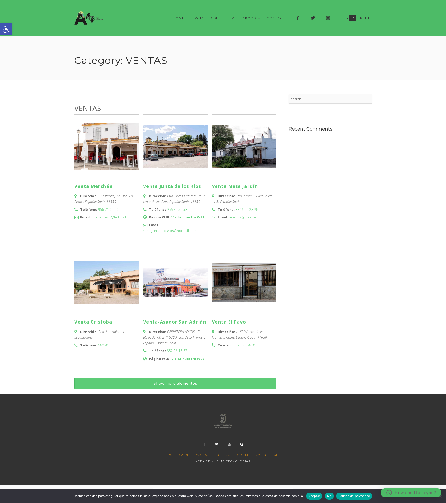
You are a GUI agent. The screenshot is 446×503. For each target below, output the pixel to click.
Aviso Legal (267, 455)
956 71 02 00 (108, 209)
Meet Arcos (243, 18)
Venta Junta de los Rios (172, 186)
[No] (440, 496)
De (368, 18)
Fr (360, 18)
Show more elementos (175, 383)
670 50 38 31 (246, 345)
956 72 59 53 (177, 209)
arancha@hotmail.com (246, 217)
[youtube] (229, 444)
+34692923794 (247, 209)
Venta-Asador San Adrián (175, 322)
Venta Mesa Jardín (235, 186)
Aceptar (314, 496)
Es (345, 18)
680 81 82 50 (108, 345)
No (329, 496)
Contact (276, 18)
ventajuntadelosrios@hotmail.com (170, 230)
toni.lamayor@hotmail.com (113, 217)
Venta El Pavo (229, 322)
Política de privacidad (189, 455)
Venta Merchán (93, 186)
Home (178, 18)
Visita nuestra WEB (187, 217)
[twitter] (217, 444)
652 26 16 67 (177, 351)
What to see (208, 18)
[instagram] (242, 444)
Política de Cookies (234, 455)
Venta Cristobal (94, 322)
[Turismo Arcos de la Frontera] (89, 18)
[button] (6, 29)
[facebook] (204, 444)
